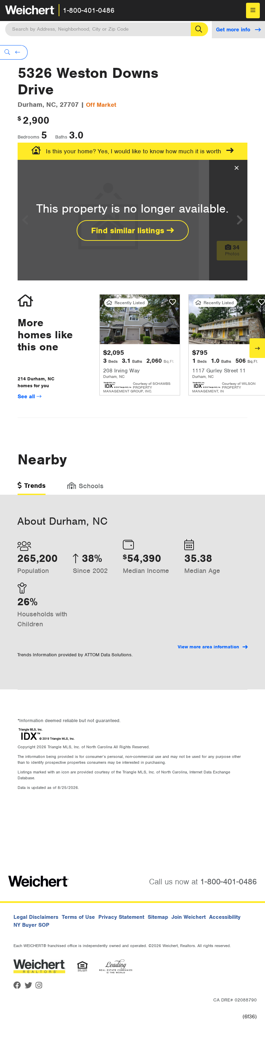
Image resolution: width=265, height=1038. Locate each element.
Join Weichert (188, 917)
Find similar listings (129, 230)
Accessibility (225, 917)
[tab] (32, 488)
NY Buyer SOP (31, 925)
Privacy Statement (121, 917)
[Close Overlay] (237, 168)
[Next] (257, 348)
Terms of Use (78, 917)
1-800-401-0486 (89, 10)
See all (27, 396)
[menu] (253, 10)
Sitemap (158, 917)
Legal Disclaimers (35, 917)
